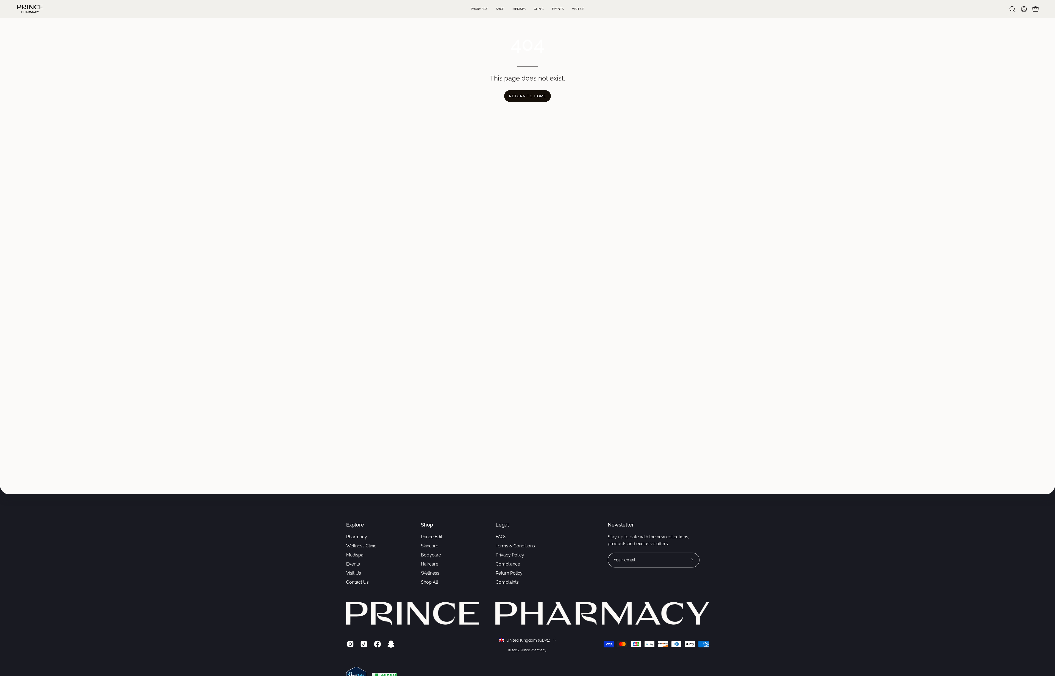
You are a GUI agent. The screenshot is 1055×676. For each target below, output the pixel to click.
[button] (1012, 9)
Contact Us (357, 582)
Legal (502, 525)
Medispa (354, 555)
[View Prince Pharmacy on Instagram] (349, 644)
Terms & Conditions (515, 545)
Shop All (429, 582)
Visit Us (353, 573)
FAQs (501, 536)
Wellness (430, 573)
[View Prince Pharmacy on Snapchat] (390, 644)
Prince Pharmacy (533, 650)
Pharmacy (356, 536)
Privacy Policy (510, 555)
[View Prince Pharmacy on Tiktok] (363, 644)
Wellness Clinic (361, 545)
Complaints (507, 582)
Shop (427, 525)
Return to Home (527, 96)
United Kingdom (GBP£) (528, 640)
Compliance (508, 564)
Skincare (429, 545)
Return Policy (509, 573)
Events (353, 564)
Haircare (429, 564)
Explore (355, 525)
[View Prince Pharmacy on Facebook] (376, 644)
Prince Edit (431, 536)
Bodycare (431, 555)
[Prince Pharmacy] (30, 9)
